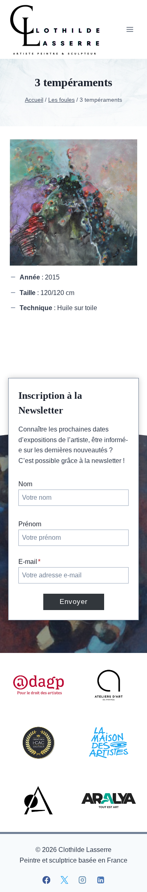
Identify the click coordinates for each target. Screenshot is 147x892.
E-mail (29, 561)
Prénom (29, 524)
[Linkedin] (100, 880)
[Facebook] (46, 880)
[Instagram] (82, 880)
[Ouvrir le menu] (129, 29)
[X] (64, 880)
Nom (25, 484)
